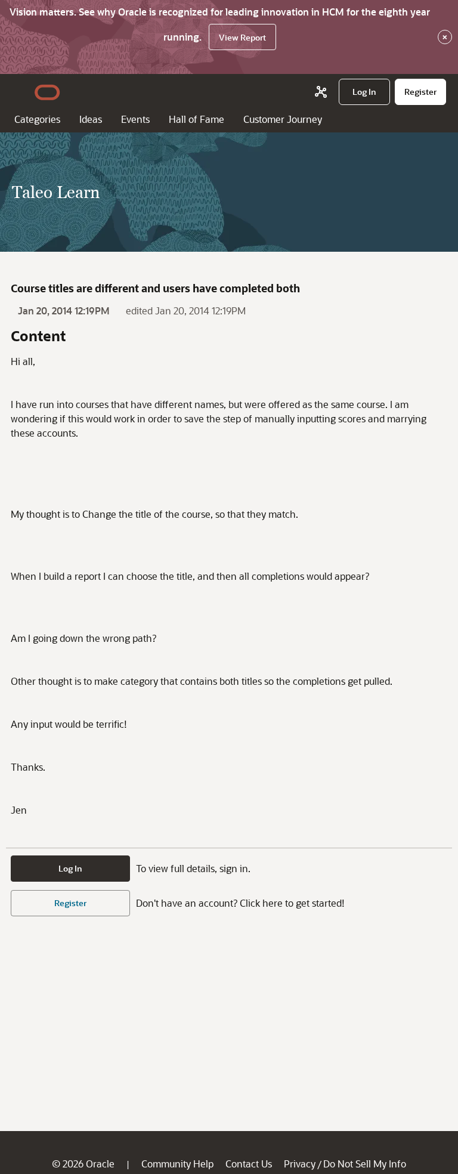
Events (135, 119)
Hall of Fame (196, 119)
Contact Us (248, 1163)
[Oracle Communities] (321, 92)
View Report (242, 37)
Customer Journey (282, 119)
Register (70, 903)
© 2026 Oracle (83, 1163)
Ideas (90, 119)
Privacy (299, 1163)
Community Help (177, 1163)
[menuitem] (364, 92)
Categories (37, 119)
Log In (70, 868)
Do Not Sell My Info (364, 1163)
